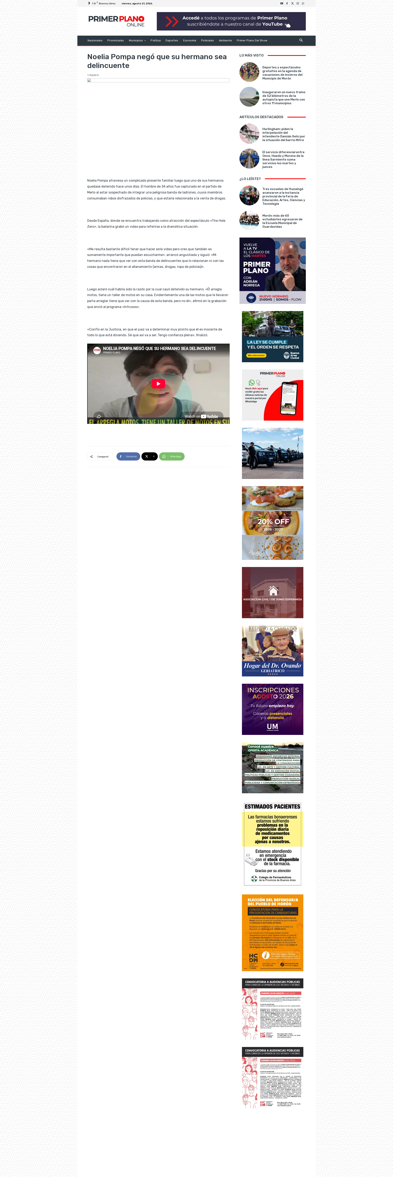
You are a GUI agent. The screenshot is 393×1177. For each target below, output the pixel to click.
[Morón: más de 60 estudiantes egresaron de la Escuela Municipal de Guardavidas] (249, 220)
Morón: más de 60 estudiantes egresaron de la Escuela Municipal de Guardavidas (282, 221)
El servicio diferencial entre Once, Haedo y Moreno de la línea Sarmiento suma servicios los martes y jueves (283, 159)
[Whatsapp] (303, 3)
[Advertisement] (272, 1143)
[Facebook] (287, 3)
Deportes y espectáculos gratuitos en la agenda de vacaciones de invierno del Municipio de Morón (282, 73)
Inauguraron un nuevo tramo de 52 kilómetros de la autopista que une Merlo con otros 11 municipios (283, 97)
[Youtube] (282, 3)
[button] (301, 40)
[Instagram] (297, 3)
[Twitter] (292, 3)
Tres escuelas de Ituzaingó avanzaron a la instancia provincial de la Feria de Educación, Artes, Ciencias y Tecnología (283, 196)
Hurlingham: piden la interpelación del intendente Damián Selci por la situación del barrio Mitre (283, 134)
